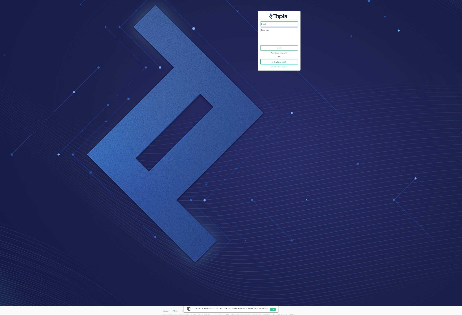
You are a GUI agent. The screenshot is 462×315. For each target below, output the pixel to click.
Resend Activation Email (279, 67)
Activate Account (279, 62)
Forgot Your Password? (279, 53)
